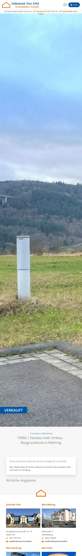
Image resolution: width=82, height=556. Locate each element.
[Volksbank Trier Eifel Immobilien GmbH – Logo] (20, 4)
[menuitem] (64, 5)
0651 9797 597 (52, 11)
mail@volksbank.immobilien (20, 541)
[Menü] (64, 5)
